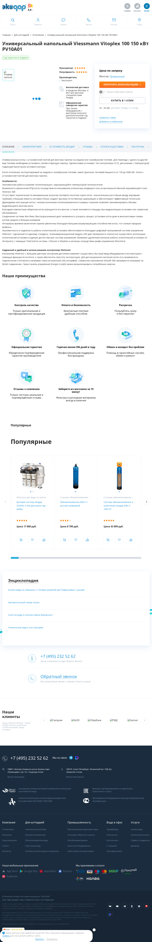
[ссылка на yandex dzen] (139, 906)
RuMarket (12, 876)
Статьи (5, 846)
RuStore (67, 871)
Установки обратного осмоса (81, 835)
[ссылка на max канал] (77, 758)
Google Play (30, 871)
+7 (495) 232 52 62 (29, 758)
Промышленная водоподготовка (83, 829)
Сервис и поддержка (140, 840)
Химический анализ (140, 835)
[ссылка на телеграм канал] (71, 758)
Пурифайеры (113, 829)
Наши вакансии (9, 840)
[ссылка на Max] (110, 914)
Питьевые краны (114, 851)
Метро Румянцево (15, 777)
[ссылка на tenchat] (146, 906)
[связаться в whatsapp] (63, 21)
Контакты (6, 851)
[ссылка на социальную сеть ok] (131, 906)
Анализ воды (137, 829)
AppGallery (50, 871)
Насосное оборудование (79, 846)
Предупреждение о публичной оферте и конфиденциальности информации (36, 924)
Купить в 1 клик (122, 100)
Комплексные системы (35, 829)
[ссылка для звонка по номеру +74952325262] (88, 21)
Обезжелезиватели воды (36, 840)
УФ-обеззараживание (77, 840)
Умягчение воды (33, 846)
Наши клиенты (11, 714)
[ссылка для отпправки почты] (114, 21)
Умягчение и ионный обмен (81, 851)
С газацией (112, 846)
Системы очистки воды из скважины (42, 851)
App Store (12, 871)
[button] (147, 502)
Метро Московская (75, 777)
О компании (8, 829)
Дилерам (135, 846)
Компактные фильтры (35, 835)
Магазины (7, 835)
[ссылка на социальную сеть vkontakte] (110, 906)
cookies (6, 936)
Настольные (112, 840)
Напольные (112, 835)
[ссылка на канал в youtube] (117, 906)
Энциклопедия (23, 580)
